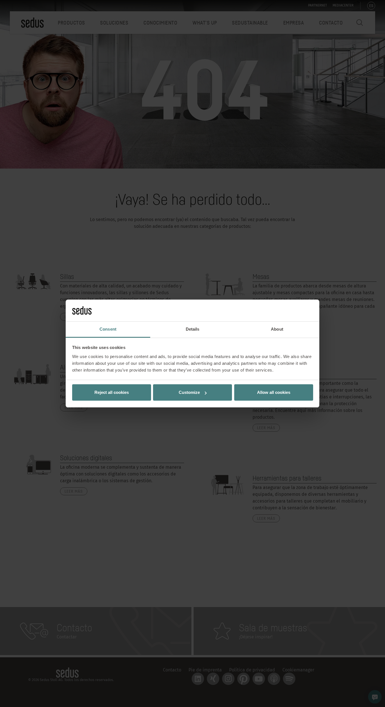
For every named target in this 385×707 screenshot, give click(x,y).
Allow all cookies (273, 392)
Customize (189, 392)
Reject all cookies (111, 392)
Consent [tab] (107, 329)
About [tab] (277, 329)
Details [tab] (193, 329)
